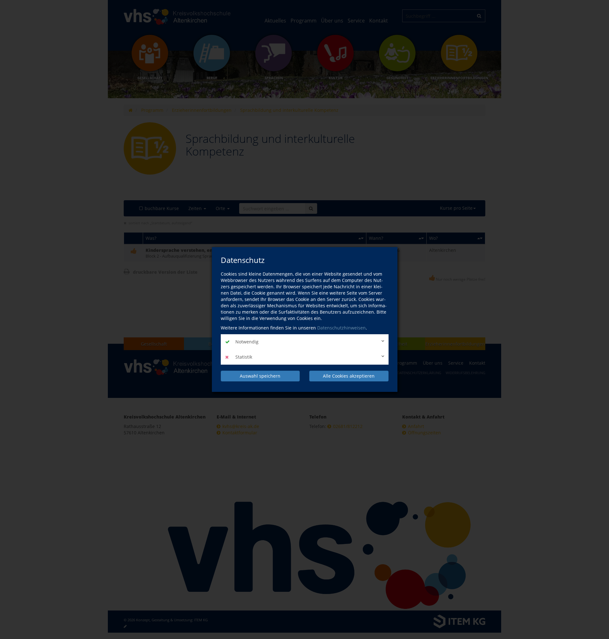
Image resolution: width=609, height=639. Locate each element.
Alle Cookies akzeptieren (349, 376)
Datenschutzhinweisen (341, 328)
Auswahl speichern (260, 376)
